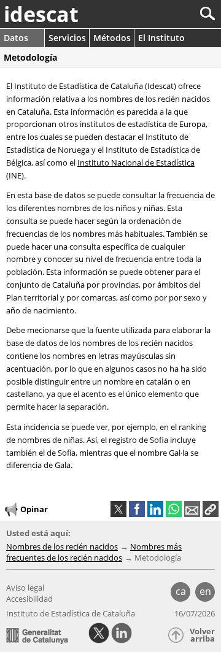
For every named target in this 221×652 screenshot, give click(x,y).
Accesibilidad (29, 598)
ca (181, 591)
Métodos (112, 38)
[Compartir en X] (118, 509)
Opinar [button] (34, 509)
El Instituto (161, 38)
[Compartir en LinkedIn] (155, 509)
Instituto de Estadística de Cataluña (70, 613)
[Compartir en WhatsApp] (174, 509)
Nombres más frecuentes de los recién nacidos (94, 552)
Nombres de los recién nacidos (62, 546)
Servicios (67, 38)
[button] (211, 509)
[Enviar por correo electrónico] (192, 509)
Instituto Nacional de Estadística (136, 162)
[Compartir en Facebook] (137, 509)
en (205, 591)
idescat (41, 14)
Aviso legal (25, 587)
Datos (16, 38)
